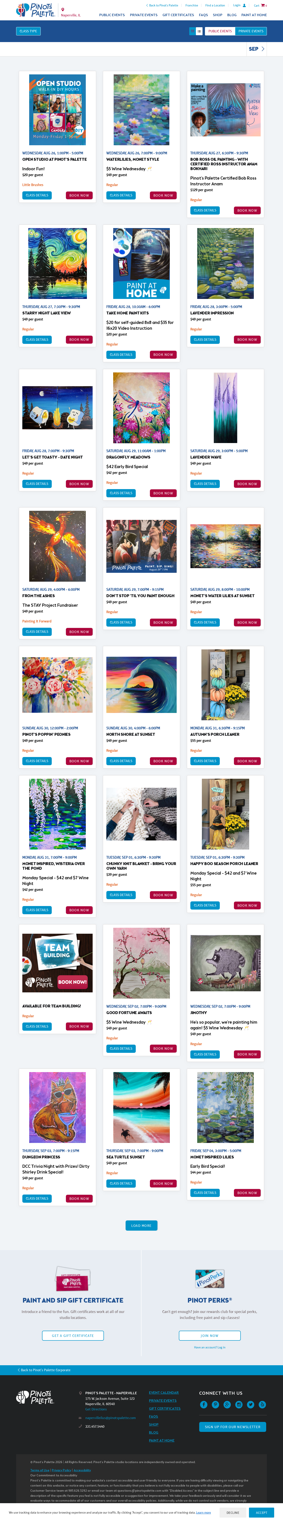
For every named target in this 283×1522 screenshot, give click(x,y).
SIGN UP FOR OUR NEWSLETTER (232, 1427)
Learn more (203, 1512)
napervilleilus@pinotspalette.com (110, 1418)
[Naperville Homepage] (35, 10)
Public (220, 31)
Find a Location (215, 5)
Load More (141, 1226)
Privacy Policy (61, 1470)
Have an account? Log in (210, 1347)
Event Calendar (164, 1392)
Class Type (28, 31)
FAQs (203, 15)
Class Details (37, 195)
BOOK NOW (79, 195)
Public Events (112, 15)
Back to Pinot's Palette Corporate (46, 1370)
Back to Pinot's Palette (163, 5)
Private (251, 31)
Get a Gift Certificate (73, 1336)
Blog (232, 15)
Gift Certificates (178, 15)
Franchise (191, 5)
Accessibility (82, 1470)
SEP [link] (254, 49)
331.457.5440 (94, 1426)
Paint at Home (254, 15)
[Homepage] (47, 1397)
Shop (217, 15)
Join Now (209, 1336)
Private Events (144, 15)
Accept (261, 1512)
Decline (233, 1512)
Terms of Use (39, 1470)
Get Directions (96, 1409)
